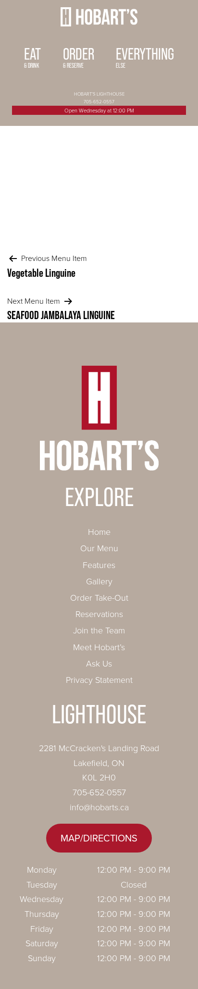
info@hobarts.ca (99, 807)
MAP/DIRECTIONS (99, 838)
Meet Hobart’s (99, 647)
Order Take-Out (99, 597)
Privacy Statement (99, 679)
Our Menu (99, 548)
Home (99, 531)
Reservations (99, 613)
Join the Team (99, 630)
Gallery (99, 581)
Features (99, 564)
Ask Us (99, 663)
